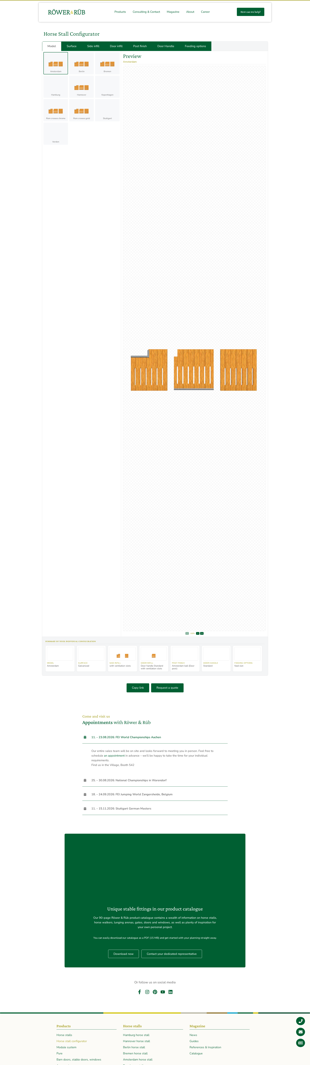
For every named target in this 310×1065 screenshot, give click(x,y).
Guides (194, 1041)
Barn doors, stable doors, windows (79, 1059)
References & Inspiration (205, 1047)
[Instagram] (147, 992)
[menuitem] (120, 12)
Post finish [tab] (140, 46)
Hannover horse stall (136, 1041)
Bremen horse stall (135, 1053)
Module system (66, 1047)
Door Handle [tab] (165, 46)
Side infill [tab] (93, 46)
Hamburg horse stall (136, 1035)
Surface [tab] (72, 46)
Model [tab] (51, 46)
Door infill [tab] (116, 46)
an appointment (114, 756)
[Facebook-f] (139, 992)
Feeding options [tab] (195, 46)
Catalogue (196, 1053)
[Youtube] (162, 992)
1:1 (202, 633)
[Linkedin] (170, 992)
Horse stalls (64, 1035)
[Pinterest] (155, 992)
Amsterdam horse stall (137, 1059)
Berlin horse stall (134, 1047)
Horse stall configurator (72, 1041)
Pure (59, 1053)
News (193, 1035)
